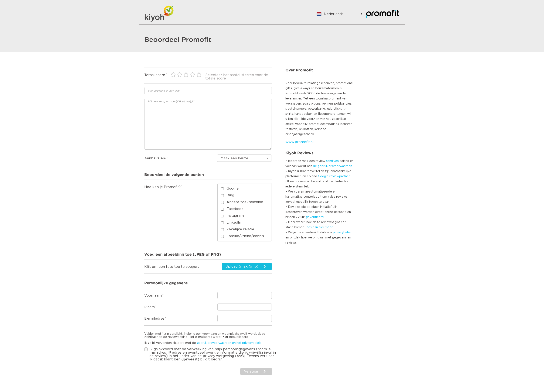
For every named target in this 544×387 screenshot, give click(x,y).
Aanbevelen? (155, 158)
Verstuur (251, 371)
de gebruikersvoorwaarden (332, 166)
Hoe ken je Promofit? (162, 187)
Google (323, 176)
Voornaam (153, 295)
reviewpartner (339, 176)
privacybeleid (342, 232)
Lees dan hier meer (318, 227)
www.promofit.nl (299, 142)
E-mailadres (154, 318)
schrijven (332, 161)
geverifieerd (315, 217)
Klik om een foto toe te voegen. (171, 266)
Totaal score (154, 75)
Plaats (149, 307)
